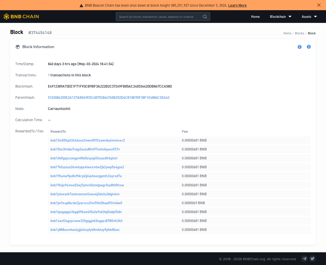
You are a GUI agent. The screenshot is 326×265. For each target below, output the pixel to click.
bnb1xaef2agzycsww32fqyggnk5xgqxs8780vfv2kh (86, 220)
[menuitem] (255, 16)
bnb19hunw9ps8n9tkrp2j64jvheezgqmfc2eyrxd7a (86, 175)
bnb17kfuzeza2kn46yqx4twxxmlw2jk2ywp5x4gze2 (87, 166)
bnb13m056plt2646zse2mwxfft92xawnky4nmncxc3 (87, 140)
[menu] (284, 16)
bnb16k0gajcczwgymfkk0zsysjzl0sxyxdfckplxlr (84, 158)
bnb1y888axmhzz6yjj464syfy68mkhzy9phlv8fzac (85, 229)
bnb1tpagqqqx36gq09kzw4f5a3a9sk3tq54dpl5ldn (86, 211)
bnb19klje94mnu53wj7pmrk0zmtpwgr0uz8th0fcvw (87, 185)
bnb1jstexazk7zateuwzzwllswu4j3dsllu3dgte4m (84, 193)
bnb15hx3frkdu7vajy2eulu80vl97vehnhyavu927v (85, 149)
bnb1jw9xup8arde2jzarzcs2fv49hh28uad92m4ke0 (86, 202)
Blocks (299, 33)
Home (255, 16)
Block (312, 33)
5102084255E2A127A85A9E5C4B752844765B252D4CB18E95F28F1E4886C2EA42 (108, 97)
